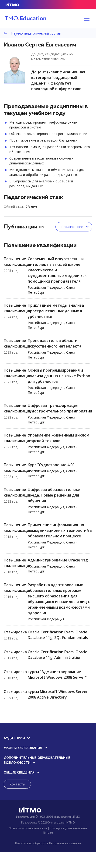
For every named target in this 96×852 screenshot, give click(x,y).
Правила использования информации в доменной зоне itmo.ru (48, 830)
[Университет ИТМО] (48, 810)
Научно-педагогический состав (35, 33)
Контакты (17, 784)
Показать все (72, 226)
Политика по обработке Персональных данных (48, 843)
